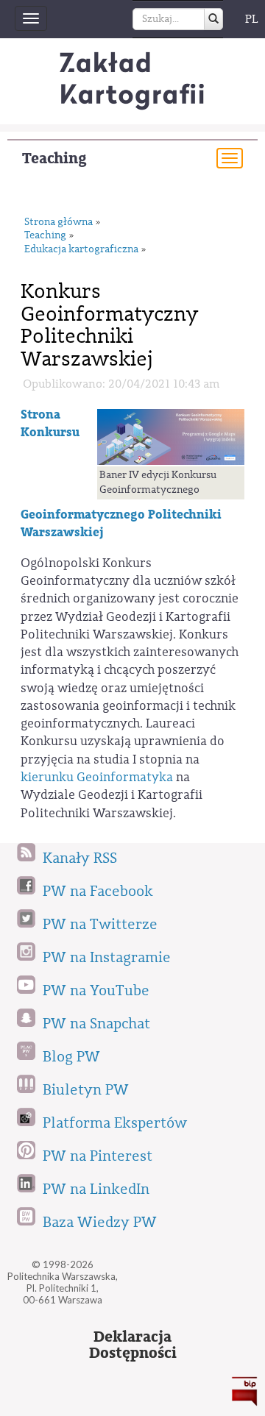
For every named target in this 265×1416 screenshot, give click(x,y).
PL (251, 19)
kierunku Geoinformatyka (97, 777)
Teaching (54, 158)
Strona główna (58, 222)
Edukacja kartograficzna (81, 249)
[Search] (213, 19)
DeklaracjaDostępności (133, 1345)
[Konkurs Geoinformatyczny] (170, 436)
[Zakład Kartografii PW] (132, 81)
